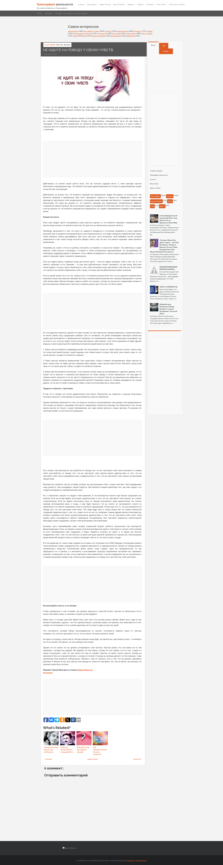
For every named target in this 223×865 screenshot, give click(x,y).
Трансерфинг (92, 4)
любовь (149, 31)
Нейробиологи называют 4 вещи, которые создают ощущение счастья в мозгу (168, 309)
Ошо (152, 206)
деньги (162, 206)
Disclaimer (150, 4)
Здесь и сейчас (119, 4)
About (153, 45)
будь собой (116, 33)
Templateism (130, 861)
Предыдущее (137, 759)
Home (39, 13)
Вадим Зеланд (105, 4)
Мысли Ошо (154, 184)
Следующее (48, 759)
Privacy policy (161, 4)
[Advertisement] (92, 159)
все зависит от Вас (91, 31)
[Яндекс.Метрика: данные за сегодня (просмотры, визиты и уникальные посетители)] (69, 848)
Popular (166, 51)
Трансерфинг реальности (159, 175)
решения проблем (99, 36)
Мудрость (131, 4)
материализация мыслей (83, 33)
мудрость (138, 31)
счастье (108, 31)
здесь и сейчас (146, 33)
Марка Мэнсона (85, 670)
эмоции (48, 13)
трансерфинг (73, 31)
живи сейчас (131, 33)
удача (75, 36)
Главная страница (92, 759)
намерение (130, 36)
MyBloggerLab (141, 861)
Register (140, 4)
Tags (163, 46)
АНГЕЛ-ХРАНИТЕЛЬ (168, 287)
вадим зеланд (122, 31)
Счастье (153, 179)
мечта (84, 36)
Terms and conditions (177, 4)
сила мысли (102, 33)
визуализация (116, 36)
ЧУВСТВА (59, 45)
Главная (81, 4)
